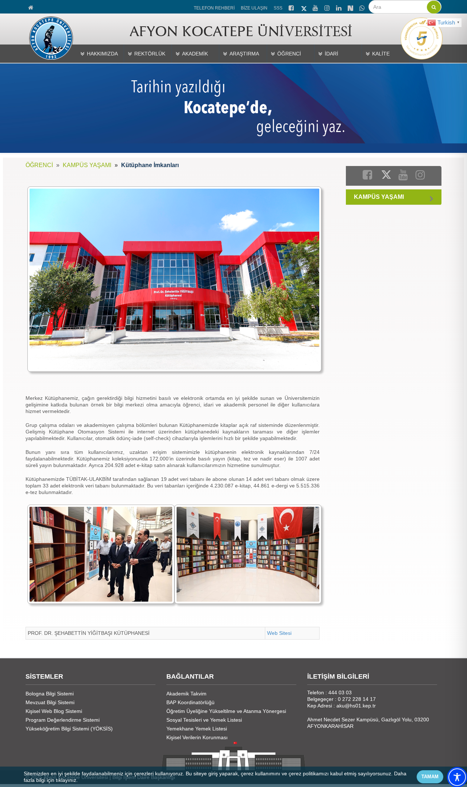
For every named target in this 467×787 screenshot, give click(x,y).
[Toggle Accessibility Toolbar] (457, 777)
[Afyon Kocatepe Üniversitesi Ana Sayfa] (31, 6)
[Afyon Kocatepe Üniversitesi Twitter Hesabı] (304, 7)
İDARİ (331, 54)
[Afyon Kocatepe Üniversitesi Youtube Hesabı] (316, 7)
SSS (278, 8)
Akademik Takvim (186, 694)
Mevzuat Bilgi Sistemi (50, 702)
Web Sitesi (279, 633)
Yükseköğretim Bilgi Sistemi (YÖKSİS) (69, 729)
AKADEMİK (195, 54)
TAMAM (430, 776)
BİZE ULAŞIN (254, 8)
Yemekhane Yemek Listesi (196, 729)
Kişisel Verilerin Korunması (197, 737)
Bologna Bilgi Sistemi (50, 694)
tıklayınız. (67, 780)
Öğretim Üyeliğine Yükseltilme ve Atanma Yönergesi (226, 711)
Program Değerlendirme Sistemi (63, 720)
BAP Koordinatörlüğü (190, 702)
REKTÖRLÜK (149, 54)
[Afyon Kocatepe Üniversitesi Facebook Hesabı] (292, 7)
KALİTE (381, 54)
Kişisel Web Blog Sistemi (54, 711)
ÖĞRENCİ (289, 54)
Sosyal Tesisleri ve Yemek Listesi (204, 720)
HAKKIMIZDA (102, 54)
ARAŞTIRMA (244, 54)
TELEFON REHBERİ (214, 8)
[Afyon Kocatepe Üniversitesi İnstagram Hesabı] (327, 7)
